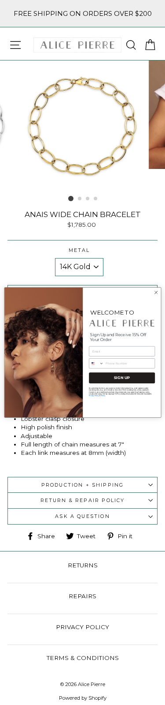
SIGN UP (122, 377)
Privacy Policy (94, 395)
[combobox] (96, 363)
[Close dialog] (155, 292)
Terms (102, 395)
